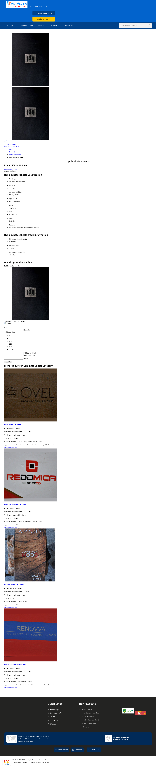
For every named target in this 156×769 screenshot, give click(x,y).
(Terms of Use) (43, 760)
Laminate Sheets (15, 155)
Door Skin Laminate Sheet (90, 720)
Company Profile (26, 25)
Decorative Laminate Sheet (90, 713)
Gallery (41, 25)
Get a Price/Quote (10, 169)
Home (11, 149)
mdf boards (85, 727)
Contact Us (68, 25)
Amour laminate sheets (14, 584)
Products (12, 152)
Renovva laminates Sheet (15, 664)
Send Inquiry (45, 19)
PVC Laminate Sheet (88, 716)
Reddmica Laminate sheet (15, 504)
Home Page (54, 709)
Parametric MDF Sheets (89, 723)
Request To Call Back (11, 147)
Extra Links (54, 25)
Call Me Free (95, 750)
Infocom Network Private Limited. (39, 762)
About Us (10, 25)
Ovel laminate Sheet (12, 424)
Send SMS (79, 750)
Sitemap (53, 724)
